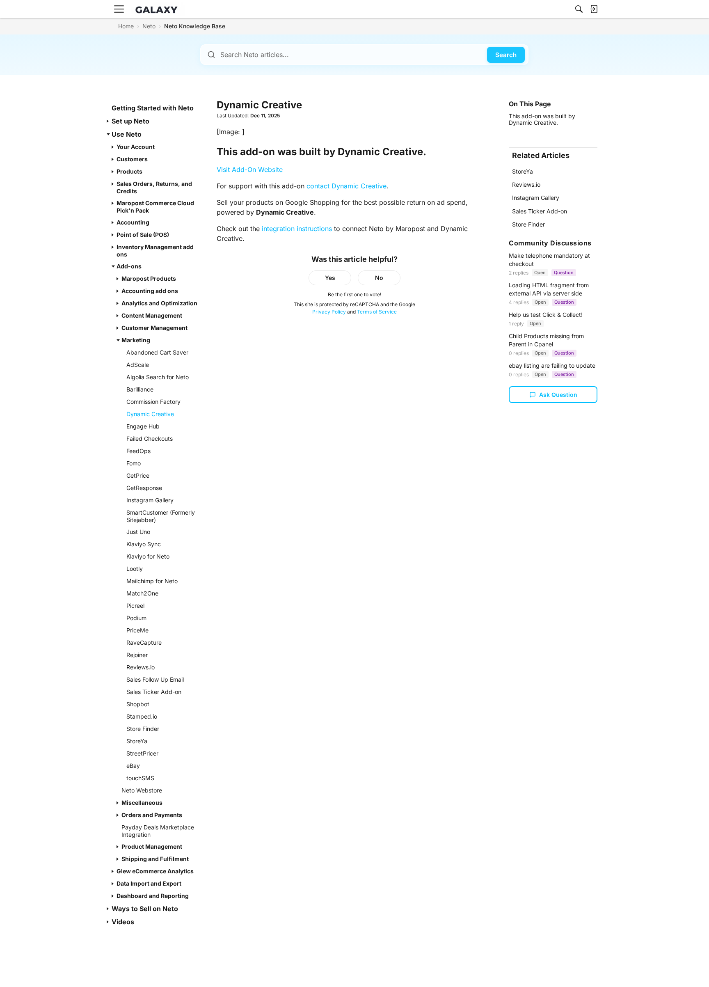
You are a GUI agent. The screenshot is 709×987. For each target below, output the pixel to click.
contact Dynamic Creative (346, 186)
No (379, 277)
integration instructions (297, 228)
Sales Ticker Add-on (539, 211)
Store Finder (528, 224)
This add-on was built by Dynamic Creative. (542, 119)
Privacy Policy (329, 312)
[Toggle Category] (108, 121)
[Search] (579, 9)
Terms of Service (377, 312)
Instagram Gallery (535, 197)
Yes (330, 277)
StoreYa (522, 171)
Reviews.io (526, 184)
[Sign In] (593, 9)
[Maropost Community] (158, 9)
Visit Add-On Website (250, 169)
